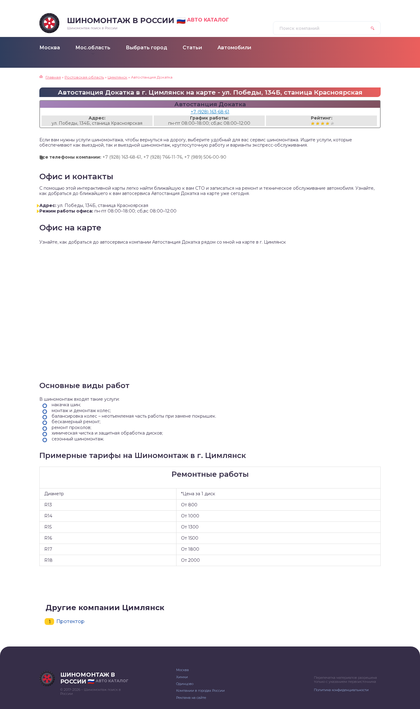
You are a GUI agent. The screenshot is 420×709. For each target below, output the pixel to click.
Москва (182, 670)
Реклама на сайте (191, 697)
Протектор (70, 621)
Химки (182, 677)
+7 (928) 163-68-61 (210, 112)
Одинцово (184, 684)
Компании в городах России (200, 690)
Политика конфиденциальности (341, 690)
